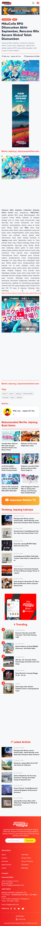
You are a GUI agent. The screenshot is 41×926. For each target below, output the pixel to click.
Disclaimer (24, 864)
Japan (11, 393)
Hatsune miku (28, 393)
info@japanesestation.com (15, 885)
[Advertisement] (20, 357)
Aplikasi (19, 397)
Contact (4, 858)
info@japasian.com (12, 904)
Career (4, 868)
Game (5, 393)
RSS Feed (24, 868)
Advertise (5, 861)
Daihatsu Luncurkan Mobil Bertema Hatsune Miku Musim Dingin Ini (30, 468)
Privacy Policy (26, 858)
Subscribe (29, 840)
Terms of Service (27, 861)
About (4, 854)
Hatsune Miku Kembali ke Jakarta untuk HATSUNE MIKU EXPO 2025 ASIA (10, 489)
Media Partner (6, 864)
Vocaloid (5, 397)
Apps (12, 397)
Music (14, 19)
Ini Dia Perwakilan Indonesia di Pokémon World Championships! (9, 468)
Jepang (18, 393)
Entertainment (6, 19)
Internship (24, 854)
